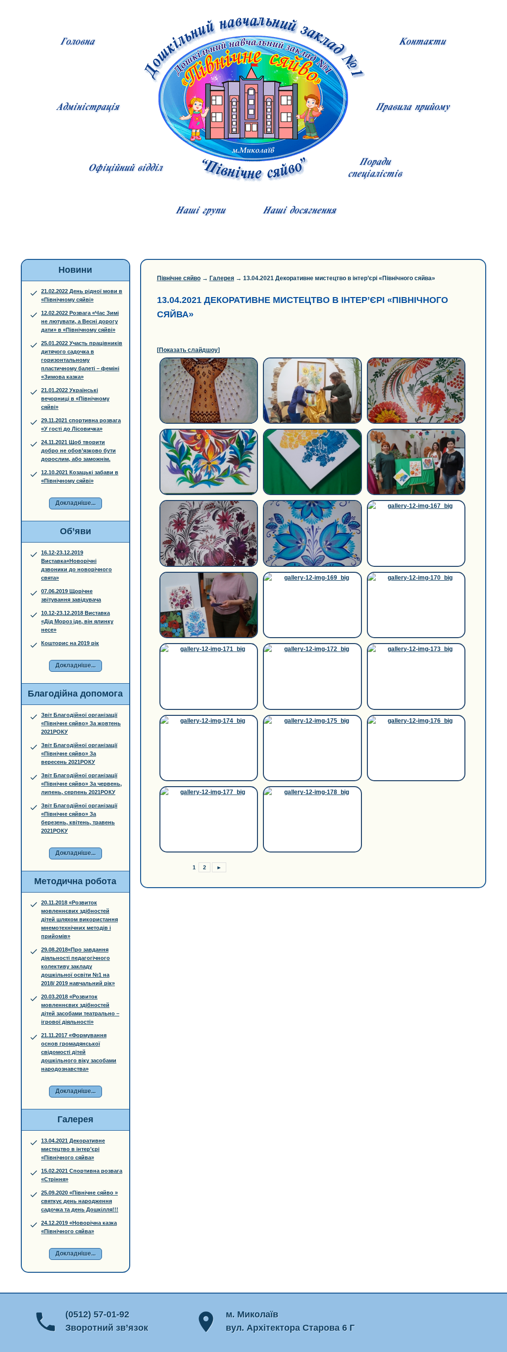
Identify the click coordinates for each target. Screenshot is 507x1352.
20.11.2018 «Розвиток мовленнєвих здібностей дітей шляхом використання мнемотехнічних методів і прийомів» (79, 919)
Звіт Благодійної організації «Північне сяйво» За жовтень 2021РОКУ (81, 723)
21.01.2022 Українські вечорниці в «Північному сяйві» (75, 398)
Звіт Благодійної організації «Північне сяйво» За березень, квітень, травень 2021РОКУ (79, 818)
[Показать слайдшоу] (188, 350)
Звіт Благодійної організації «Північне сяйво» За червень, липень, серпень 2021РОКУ (81, 783)
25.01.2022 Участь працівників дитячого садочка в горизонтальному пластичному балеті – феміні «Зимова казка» (81, 360)
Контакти (422, 43)
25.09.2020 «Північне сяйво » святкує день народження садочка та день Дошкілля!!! (79, 1201)
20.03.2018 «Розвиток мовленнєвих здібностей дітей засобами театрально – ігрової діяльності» (80, 1009)
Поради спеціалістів (375, 169)
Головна (77, 43)
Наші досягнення (299, 211)
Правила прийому (412, 108)
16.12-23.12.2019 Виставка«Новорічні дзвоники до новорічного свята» (76, 565)
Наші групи (200, 211)
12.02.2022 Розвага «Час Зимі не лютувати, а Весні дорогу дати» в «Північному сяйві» (80, 321)
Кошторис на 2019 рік (70, 643)
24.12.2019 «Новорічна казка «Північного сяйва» (79, 1227)
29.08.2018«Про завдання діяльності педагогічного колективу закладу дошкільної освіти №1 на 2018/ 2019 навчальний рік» (78, 966)
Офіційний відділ (125, 169)
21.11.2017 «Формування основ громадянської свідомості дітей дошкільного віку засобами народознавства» (78, 1052)
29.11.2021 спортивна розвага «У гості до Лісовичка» (81, 424)
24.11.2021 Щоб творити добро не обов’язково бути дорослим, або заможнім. (78, 450)
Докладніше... (75, 503)
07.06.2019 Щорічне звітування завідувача (71, 595)
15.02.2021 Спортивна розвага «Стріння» (81, 1175)
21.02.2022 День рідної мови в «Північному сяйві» (81, 295)
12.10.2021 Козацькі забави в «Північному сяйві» (79, 476)
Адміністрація (87, 108)
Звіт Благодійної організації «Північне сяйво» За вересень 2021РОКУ (79, 753)
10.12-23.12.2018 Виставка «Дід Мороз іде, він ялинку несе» (77, 621)
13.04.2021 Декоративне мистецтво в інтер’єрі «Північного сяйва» (73, 1149)
